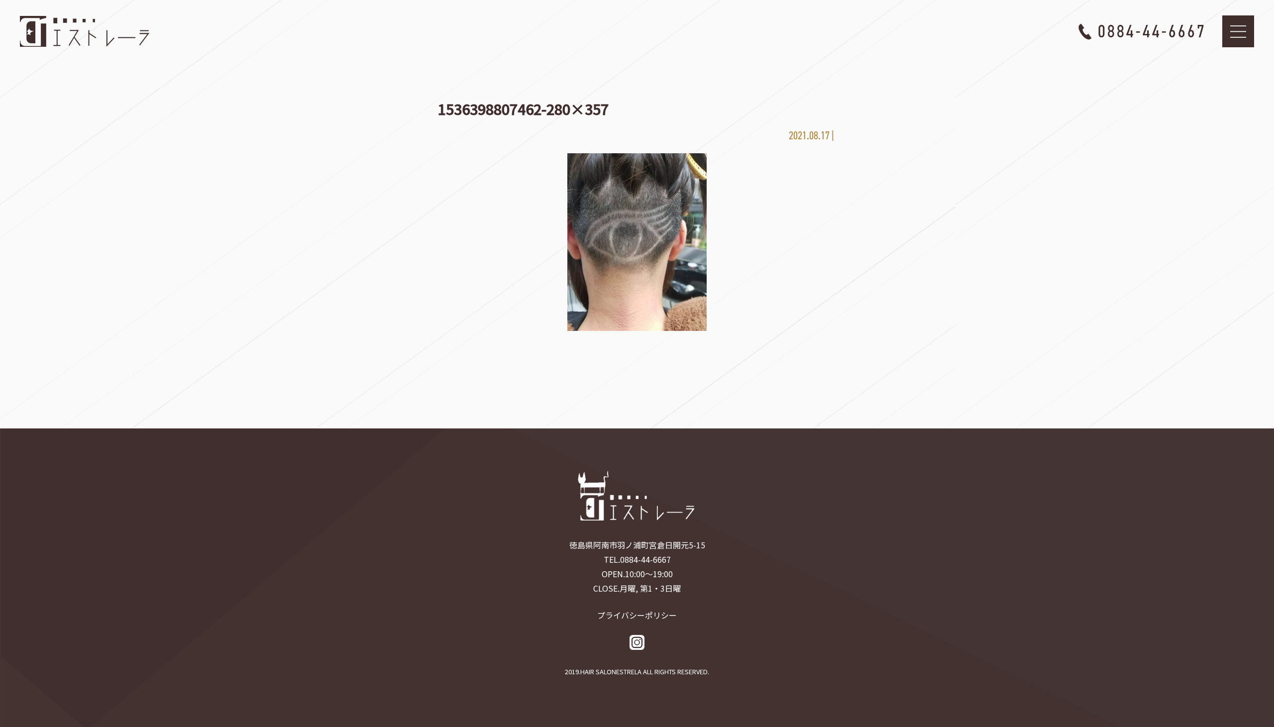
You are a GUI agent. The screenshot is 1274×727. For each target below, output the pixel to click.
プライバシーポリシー (637, 615)
